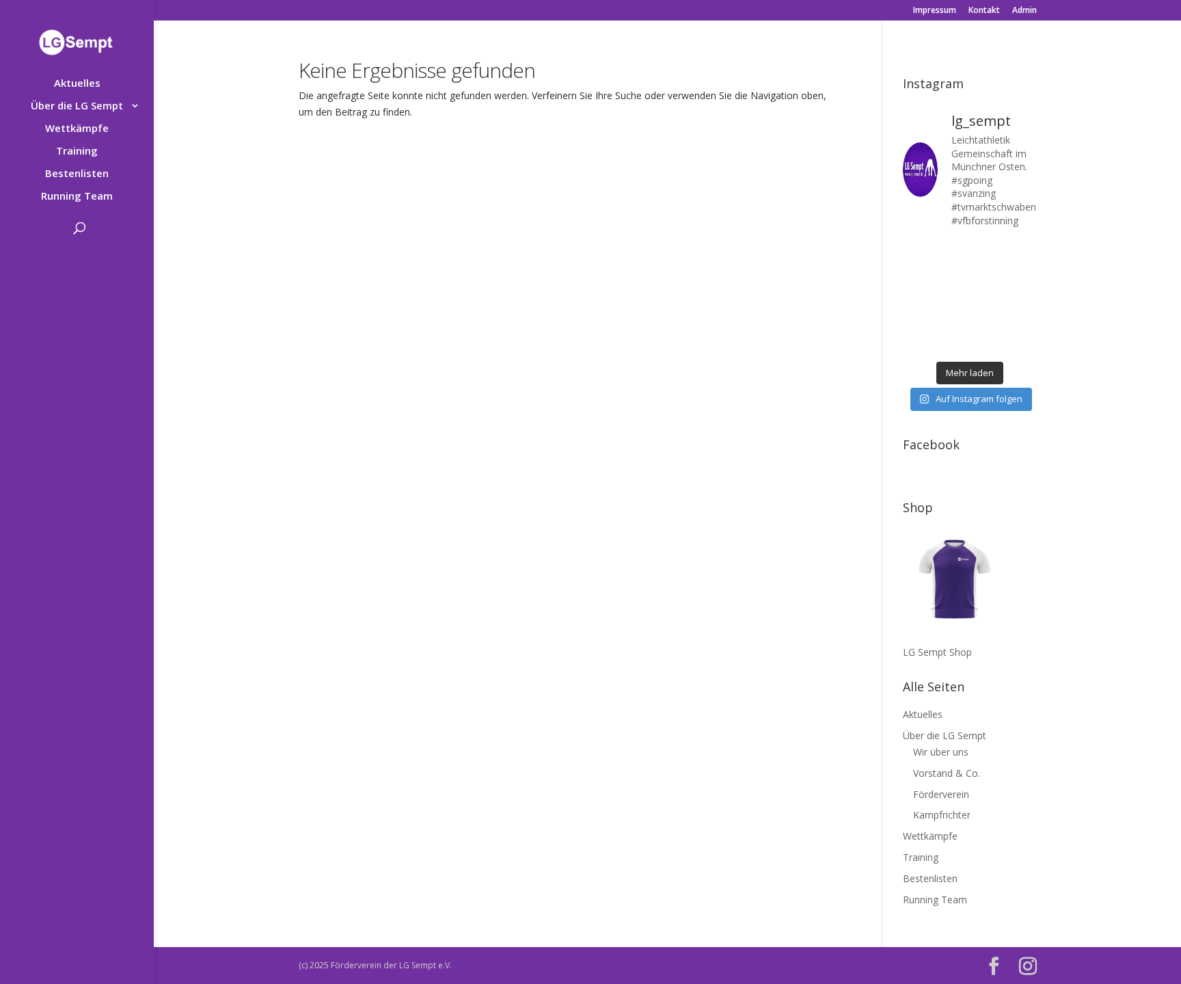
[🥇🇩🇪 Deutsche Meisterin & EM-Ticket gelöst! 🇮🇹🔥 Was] (952, 274)
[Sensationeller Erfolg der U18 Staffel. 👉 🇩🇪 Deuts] (917, 342)
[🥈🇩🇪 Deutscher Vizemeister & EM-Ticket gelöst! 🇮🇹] (987, 274)
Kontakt (984, 11)
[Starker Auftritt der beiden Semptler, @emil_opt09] (1022, 296)
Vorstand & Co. (946, 773)
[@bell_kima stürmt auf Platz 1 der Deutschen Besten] (1022, 320)
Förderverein (941, 794)
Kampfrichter (941, 814)
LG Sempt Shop (937, 652)
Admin (1024, 11)
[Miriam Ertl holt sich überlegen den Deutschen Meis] (987, 251)
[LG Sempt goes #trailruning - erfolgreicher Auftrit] (952, 320)
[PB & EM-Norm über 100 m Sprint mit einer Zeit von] (987, 296)
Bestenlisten (77, 174)
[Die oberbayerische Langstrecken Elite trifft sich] (952, 342)
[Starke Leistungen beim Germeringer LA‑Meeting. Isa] (987, 342)
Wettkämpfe (77, 129)
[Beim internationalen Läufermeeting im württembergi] (987, 320)
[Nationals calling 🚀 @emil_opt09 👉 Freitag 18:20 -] (1022, 274)
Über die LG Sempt (77, 106)
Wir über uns (940, 751)
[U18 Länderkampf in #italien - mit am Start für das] (917, 320)
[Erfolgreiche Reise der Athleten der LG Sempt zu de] (917, 296)
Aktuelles (77, 84)
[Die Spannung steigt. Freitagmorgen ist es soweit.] (952, 251)
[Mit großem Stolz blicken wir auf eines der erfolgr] (917, 274)
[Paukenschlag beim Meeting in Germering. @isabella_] (1022, 342)
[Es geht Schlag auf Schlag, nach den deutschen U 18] (1022, 251)
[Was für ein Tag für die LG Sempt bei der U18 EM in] (917, 251)
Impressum (934, 11)
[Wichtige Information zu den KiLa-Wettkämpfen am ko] (952, 296)
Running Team (77, 196)
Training (77, 151)
